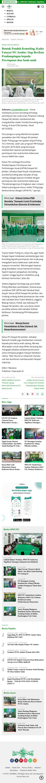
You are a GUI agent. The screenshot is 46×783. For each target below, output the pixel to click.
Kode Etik (16, 768)
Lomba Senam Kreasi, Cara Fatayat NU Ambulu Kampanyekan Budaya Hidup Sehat (34, 383)
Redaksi (38, 768)
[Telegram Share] (37, 394)
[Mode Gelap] (38, 7)
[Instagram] (26, 761)
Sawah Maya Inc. (23, 776)
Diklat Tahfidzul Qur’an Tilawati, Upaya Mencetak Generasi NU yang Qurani (11, 383)
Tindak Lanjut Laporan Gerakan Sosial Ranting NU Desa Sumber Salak (25, 671)
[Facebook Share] (23, 394)
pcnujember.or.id (19, 109)
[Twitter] (17, 761)
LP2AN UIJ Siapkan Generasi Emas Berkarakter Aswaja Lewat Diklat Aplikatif (10, 420)
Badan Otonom (7, 45)
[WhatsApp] (30, 761)
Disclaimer (14, 770)
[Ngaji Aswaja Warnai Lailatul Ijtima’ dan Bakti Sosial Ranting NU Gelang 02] (12, 433)
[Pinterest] (21, 761)
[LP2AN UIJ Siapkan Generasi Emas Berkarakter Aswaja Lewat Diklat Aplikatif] (12, 410)
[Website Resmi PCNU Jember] (9, 6)
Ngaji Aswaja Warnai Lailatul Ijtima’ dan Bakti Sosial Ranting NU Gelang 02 (11, 444)
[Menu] (3, 6)
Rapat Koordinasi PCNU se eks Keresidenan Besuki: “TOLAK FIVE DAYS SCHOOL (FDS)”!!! (23, 681)
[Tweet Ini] (27, 394)
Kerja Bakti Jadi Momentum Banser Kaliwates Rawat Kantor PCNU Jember (11, 467)
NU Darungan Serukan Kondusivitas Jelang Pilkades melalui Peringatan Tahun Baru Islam (33, 444)
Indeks (7, 768)
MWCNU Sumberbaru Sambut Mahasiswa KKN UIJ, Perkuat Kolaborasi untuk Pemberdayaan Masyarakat (34, 467)
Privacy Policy (27, 768)
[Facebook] (12, 761)
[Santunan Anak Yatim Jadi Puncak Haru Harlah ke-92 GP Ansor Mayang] (10, 727)
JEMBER (12, 774)
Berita (16, 45)
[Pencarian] (42, 7)
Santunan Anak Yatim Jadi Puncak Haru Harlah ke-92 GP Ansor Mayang (29, 727)
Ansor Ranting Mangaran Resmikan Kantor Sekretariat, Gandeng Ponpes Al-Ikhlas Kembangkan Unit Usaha (29, 612)
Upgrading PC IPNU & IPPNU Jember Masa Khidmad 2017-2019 (24, 636)
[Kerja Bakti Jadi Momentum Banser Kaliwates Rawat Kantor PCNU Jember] (12, 457)
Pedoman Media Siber (28, 770)
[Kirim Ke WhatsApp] (42, 394)
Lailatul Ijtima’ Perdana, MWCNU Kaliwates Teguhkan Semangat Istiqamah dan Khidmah (34, 420)
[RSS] (35, 761)
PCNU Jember (11, 64)
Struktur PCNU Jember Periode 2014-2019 (23, 652)
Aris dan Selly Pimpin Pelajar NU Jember (23, 644)
